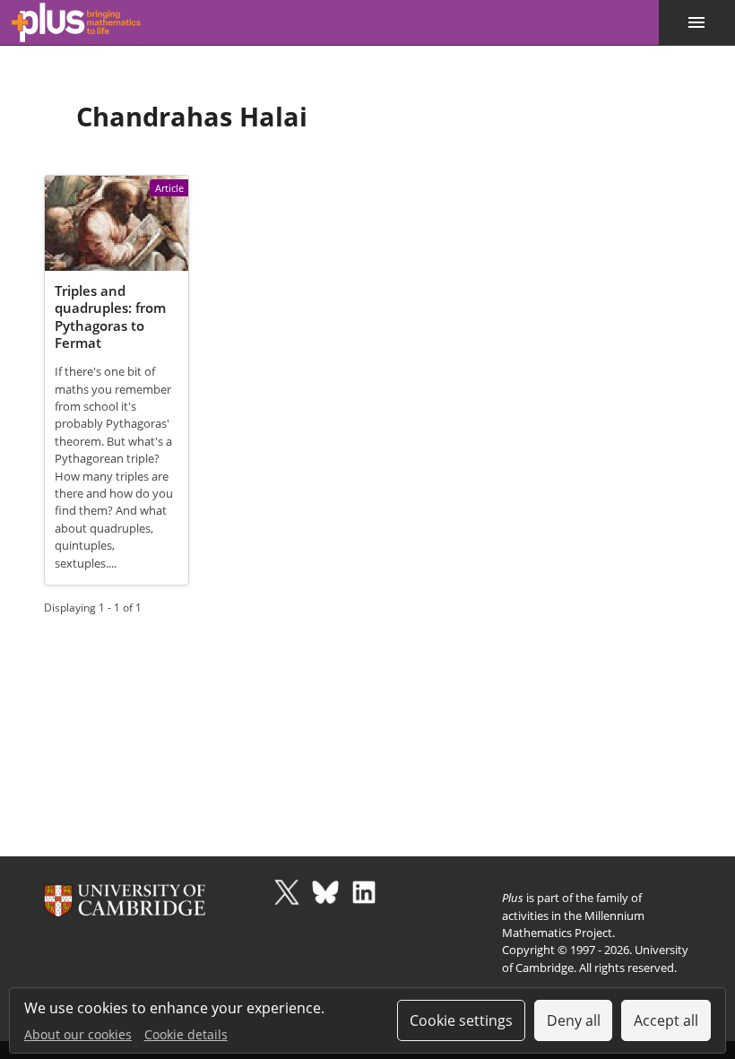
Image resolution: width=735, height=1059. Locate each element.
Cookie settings (461, 1020)
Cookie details (186, 1034)
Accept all (666, 1020)
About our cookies (78, 1034)
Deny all (574, 1020)
